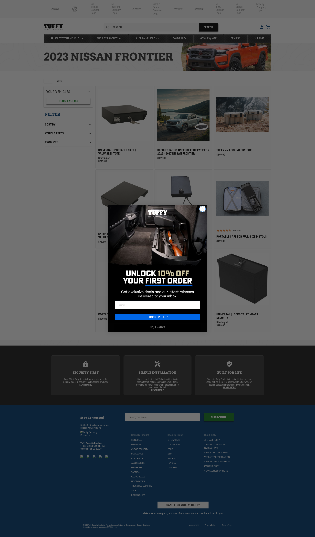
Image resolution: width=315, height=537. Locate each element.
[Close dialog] (202, 209)
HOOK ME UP (157, 317)
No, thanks (157, 327)
